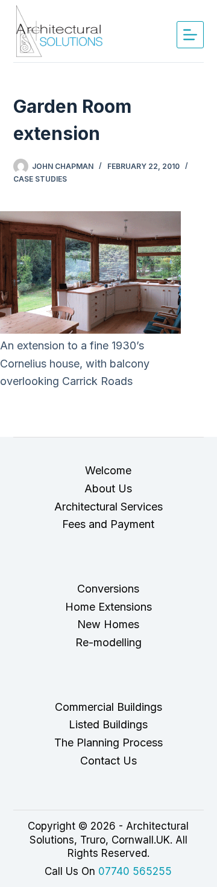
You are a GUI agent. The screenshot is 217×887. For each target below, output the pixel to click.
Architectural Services (108, 506)
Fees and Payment (108, 524)
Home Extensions (108, 606)
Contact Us (108, 760)
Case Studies (40, 178)
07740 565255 (135, 871)
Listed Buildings (108, 724)
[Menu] (190, 34)
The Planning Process (108, 742)
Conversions (108, 588)
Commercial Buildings (108, 707)
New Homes (108, 624)
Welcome (108, 470)
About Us (108, 488)
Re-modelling (108, 642)
